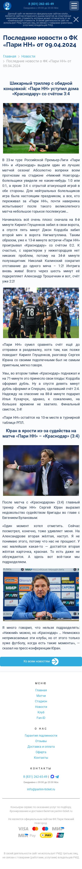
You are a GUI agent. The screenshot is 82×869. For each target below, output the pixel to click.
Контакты (41, 757)
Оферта (41, 752)
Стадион (41, 701)
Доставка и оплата (41, 746)
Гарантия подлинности (41, 735)
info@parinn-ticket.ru (41, 789)
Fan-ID (41, 718)
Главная (41, 690)
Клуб (41, 712)
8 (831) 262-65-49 (41, 4)
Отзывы (41, 741)
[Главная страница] (7, 6)
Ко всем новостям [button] (37, 661)
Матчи (41, 696)
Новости (41, 707)
